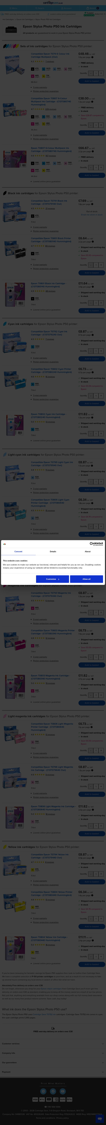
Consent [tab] (18, 551)
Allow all (86, 579)
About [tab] (87, 551)
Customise (51, 579)
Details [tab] (53, 551)
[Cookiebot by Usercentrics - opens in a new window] (91, 544)
